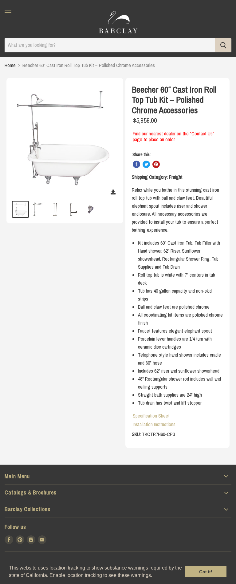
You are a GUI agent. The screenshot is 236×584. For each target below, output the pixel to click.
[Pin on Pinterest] (156, 164)
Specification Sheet (151, 415)
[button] (154, 576)
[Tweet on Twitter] (146, 164)
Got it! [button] (205, 571)
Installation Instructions (154, 424)
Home (10, 65)
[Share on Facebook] (136, 164)
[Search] (223, 45)
